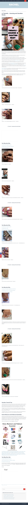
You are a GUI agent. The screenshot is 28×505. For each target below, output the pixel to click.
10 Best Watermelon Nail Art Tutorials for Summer (8, 460)
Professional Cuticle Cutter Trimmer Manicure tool (15, 454)
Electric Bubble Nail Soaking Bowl (13, 452)
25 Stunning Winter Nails (5, 228)
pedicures (16, 484)
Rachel (14, 4)
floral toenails (6, 484)
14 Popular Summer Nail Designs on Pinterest (8, 146)
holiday (9, 484)
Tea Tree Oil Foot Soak (18, 453)
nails (11, 484)
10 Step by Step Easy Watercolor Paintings (9, 494)
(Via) (2, 86)
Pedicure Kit (12, 453)
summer (18, 484)
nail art (10, 484)
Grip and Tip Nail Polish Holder (14, 451)
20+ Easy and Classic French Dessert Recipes (9, 498)
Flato (22, 503)
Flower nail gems (4, 68)
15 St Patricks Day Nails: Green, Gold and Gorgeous (8, 290)
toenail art (23, 484)
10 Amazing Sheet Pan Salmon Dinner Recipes (9, 497)
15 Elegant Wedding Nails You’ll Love (6, 458)
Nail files (8, 451)
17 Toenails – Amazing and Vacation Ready (9, 495)
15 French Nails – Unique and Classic (6, 226)
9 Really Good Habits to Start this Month (8, 496)
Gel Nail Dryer (4, 451)
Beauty (3, 484)
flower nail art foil (17, 60)
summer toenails (20, 484)
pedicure (13, 484)
